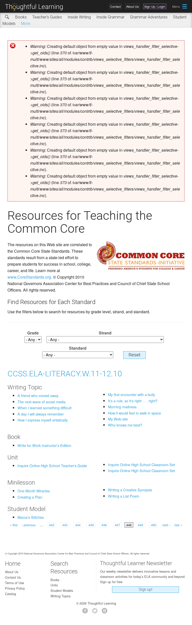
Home (12, 563)
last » (178, 524)
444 (77, 524)
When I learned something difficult (45, 407)
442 (51, 524)
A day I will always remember (41, 414)
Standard (77, 348)
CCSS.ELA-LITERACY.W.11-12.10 (65, 373)
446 (104, 524)
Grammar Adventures (149, 17)
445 (91, 524)
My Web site (118, 418)
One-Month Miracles (34, 490)
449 (140, 524)
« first (14, 524)
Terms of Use (14, 582)
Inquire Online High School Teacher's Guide (52, 465)
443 (65, 524)
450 (153, 524)
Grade (33, 333)
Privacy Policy (15, 588)
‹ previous (29, 524)
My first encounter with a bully (131, 394)
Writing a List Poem (123, 496)
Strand (105, 333)
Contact (115, 6)
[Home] (35, 7)
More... (27, 23)
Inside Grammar (110, 17)
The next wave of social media (42, 401)
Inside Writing (79, 17)
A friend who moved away (38, 395)
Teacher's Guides (47, 17)
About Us (132, 6)
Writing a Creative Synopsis (130, 489)
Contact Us (13, 577)
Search (7, 17)
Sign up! (145, 589)
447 (117, 524)
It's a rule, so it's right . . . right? (133, 400)
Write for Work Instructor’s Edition (44, 445)
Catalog (10, 593)
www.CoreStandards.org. (30, 277)
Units (54, 585)
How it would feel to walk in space (134, 413)
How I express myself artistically (43, 419)
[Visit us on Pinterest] (106, 612)
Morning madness (122, 406)
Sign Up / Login (154, 6)
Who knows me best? (125, 424)
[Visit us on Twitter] (96, 612)
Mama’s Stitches (31, 517)
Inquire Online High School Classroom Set (141, 464)
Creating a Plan (30, 497)
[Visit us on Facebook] (86, 612)
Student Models (61, 590)
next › (166, 524)
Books (21, 17)
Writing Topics (60, 596)
